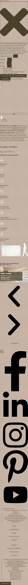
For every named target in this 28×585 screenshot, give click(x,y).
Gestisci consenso (5, 583)
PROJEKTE (14, 540)
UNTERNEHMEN (14, 529)
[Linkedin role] (15, 420)
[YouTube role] (15, 505)
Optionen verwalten (8, 68)
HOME (14, 526)
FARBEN (14, 533)
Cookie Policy (6, 81)
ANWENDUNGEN (14, 536)
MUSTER (14, 545)
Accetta (3, 75)
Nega (10, 75)
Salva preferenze (5, 79)
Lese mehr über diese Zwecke (10, 73)
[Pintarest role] (15, 483)
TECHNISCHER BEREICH (14, 548)
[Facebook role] (15, 391)
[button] (14, 22)
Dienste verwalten (7, 70)
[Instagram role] (15, 449)
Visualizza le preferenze (20, 75)
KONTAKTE (14, 555)
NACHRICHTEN (14, 552)
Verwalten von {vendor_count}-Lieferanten (14, 72)
